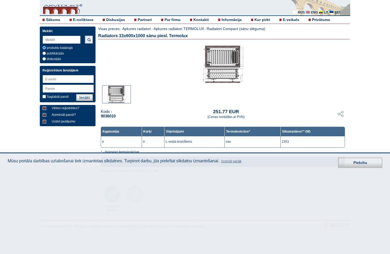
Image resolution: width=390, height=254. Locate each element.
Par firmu (172, 20)
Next (346, 93)
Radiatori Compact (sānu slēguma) (236, 29)
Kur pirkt (262, 20)
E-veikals (291, 20)
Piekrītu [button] (360, 162)
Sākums (53, 20)
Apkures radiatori (136, 29)
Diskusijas (115, 20)
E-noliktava (83, 20)
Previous (99, 93)
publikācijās (55, 53)
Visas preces (109, 29)
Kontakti (201, 20)
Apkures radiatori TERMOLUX (179, 29)
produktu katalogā (60, 48)
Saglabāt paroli (58, 97)
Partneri (145, 20)
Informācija (232, 20)
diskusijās (54, 59)
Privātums (321, 20)
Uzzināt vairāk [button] (231, 161)
